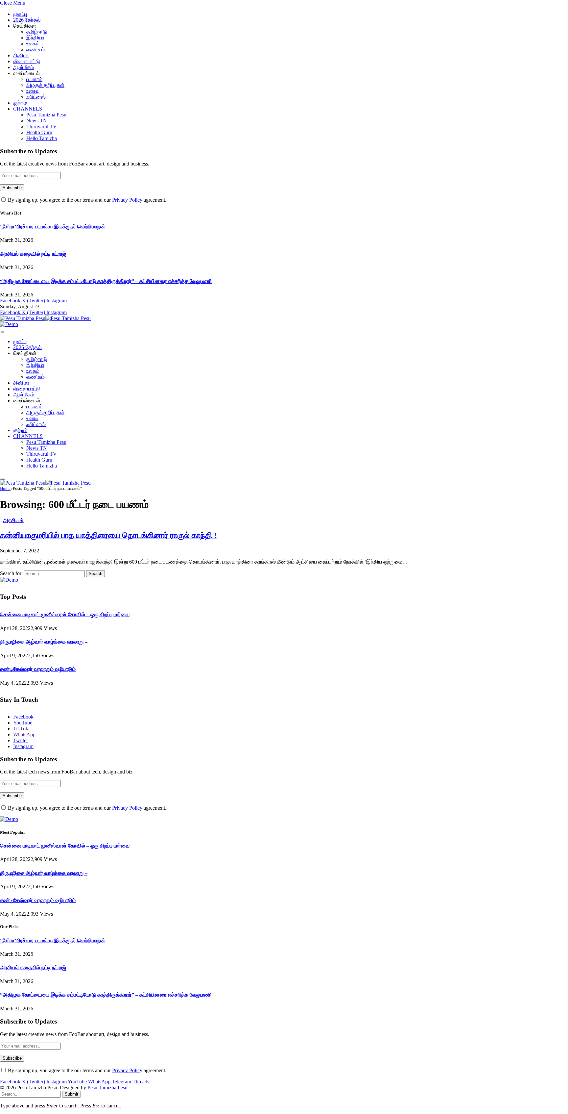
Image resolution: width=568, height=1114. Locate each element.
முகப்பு (20, 14)
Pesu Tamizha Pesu (46, 114)
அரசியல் (13, 520)
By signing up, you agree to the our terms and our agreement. (86, 200)
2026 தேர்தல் (27, 20)
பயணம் (34, 79)
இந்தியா (35, 37)
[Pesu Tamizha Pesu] (45, 318)
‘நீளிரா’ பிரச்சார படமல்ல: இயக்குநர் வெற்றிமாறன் (52, 226)
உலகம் (32, 43)
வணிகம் (35, 49)
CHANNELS (27, 109)
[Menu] (2, 332)
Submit (71, 1094)
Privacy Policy (127, 200)
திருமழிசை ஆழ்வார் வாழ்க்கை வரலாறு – (43, 642)
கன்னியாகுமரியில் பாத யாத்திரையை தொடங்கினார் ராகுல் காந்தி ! (108, 535)
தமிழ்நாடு (36, 32)
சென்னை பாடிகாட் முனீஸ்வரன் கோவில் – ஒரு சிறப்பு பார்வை (65, 614)
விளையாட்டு (26, 61)
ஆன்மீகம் (23, 67)
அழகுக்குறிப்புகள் (45, 85)
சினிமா (21, 55)
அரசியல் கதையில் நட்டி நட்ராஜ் (33, 254)
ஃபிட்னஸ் (36, 97)
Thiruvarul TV (41, 126)
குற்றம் (20, 103)
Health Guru (39, 132)
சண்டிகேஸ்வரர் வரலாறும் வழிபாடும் (38, 669)
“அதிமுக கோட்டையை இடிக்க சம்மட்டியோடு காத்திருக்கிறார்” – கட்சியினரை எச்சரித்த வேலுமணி (106, 281)
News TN (36, 120)
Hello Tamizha (41, 138)
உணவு (32, 91)
